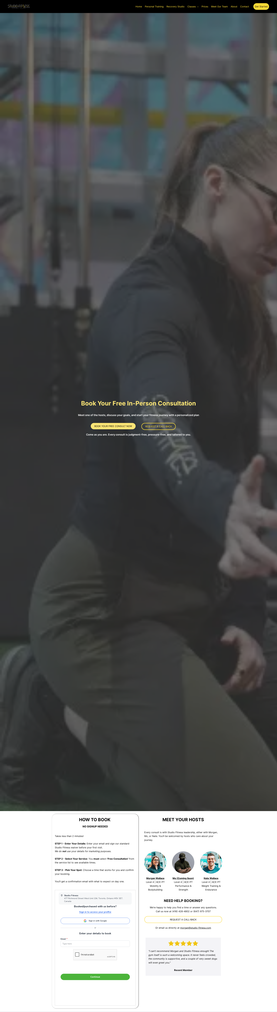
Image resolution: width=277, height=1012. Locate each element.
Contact (244, 6)
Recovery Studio (175, 6)
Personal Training (154, 6)
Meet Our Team (219, 6)
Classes (191, 6)
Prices (205, 6)
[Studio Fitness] (19, 6)
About (234, 6)
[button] (261, 6)
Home (138, 6)
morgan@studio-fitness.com (195, 927)
